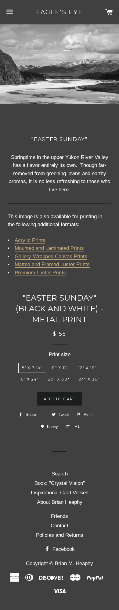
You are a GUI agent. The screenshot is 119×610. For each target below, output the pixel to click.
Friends (59, 516)
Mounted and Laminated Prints (49, 248)
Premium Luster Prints (40, 273)
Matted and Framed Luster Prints (52, 264)
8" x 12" (60, 367)
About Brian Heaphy (59, 502)
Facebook (63, 549)
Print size (59, 354)
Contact (59, 526)
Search (60, 474)
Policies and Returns (59, 535)
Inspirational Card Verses (59, 493)
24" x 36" (89, 379)
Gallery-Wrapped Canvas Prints (51, 256)
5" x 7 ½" (32, 367)
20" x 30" (59, 379)
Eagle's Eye (59, 12)
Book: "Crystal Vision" (59, 483)
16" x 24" (29, 379)
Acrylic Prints (30, 240)
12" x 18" (87, 367)
